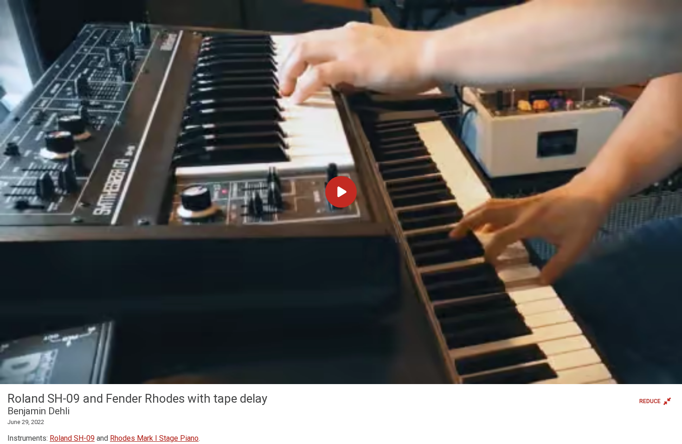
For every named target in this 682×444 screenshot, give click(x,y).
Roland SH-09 (72, 438)
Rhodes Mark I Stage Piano (154, 438)
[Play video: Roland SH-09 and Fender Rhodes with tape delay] (341, 192)
